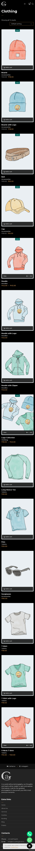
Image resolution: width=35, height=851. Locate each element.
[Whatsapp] (29, 840)
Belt (3, 177)
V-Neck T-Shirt (7, 750)
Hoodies (4, 283)
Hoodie (4, 281)
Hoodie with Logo (8, 333)
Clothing (4, 440)
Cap (3, 229)
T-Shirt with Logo (8, 698)
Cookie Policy (14, 847)
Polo (3, 542)
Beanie (4, 73)
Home (3, 805)
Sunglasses (6, 594)
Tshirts (4, 492)
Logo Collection (8, 438)
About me (4, 808)
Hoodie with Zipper (9, 385)
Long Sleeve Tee (8, 490)
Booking (4, 818)
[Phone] (29, 834)
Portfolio (4, 815)
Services (4, 811)
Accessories (5, 75)
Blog (2, 822)
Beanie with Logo (8, 125)
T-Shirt (4, 646)
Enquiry (3, 825)
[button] (27, 276)
